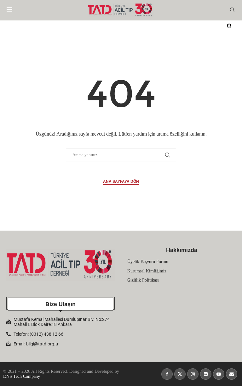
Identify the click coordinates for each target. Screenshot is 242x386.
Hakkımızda (181, 250)
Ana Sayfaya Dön (121, 181)
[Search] (232, 10)
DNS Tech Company (21, 376)
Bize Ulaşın (60, 304)
